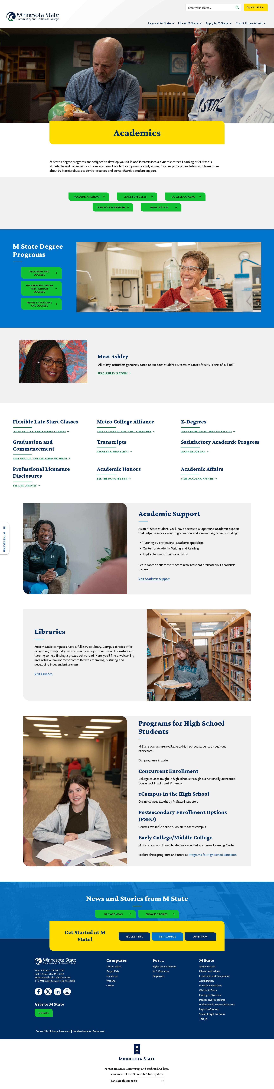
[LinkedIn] (57, 992)
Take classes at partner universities (124, 431)
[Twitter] (48, 992)
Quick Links (254, 7)
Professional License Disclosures (217, 1004)
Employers (158, 976)
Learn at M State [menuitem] (159, 23)
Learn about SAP (193, 451)
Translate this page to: (123, 1080)
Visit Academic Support (154, 579)
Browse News (113, 914)
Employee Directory (210, 995)
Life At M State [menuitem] (188, 23)
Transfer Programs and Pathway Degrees (39, 288)
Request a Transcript (113, 451)
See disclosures (25, 485)
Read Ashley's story (113, 373)
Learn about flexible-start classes (39, 431)
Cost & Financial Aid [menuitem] (249, 23)
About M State (207, 966)
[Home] (32, 16)
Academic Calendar (87, 196)
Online (110, 985)
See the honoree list (112, 478)
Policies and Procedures (212, 999)
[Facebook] (38, 992)
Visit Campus (167, 936)
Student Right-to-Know (212, 1014)
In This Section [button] (4, 542)
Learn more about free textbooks (206, 431)
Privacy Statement (60, 1031)
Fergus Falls (112, 971)
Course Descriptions (111, 207)
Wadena (110, 980)
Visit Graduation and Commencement (40, 458)
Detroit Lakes (113, 966)
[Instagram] (67, 992)
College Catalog (183, 196)
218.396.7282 (57, 970)
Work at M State (208, 990)
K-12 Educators (161, 971)
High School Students (164, 966)
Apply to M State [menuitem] (217, 23)
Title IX (203, 1018)
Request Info (134, 936)
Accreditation (206, 980)
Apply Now (200, 936)
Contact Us (42, 1031)
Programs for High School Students (212, 855)
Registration (159, 207)
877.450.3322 (56, 973)
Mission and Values (209, 971)
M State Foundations (210, 985)
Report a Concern (209, 1009)
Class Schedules (135, 196)
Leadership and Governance (214, 976)
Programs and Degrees (39, 273)
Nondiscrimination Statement (89, 1031)
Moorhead (111, 976)
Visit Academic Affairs (197, 478)
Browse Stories (157, 914)
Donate (44, 1012)
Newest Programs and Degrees (39, 304)
